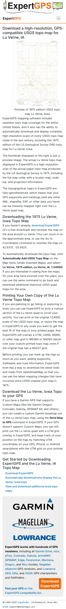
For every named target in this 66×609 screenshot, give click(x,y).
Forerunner (33, 560)
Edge (21, 560)
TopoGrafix (23, 602)
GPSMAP (10, 560)
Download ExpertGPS (19, 473)
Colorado (20, 555)
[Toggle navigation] (58, 18)
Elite (15, 573)
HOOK (29, 573)
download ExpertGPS (45, 225)
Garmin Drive (43, 551)
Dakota (31, 555)
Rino (25, 564)
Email (5, 606)
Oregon (10, 564)
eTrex (8, 555)
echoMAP (44, 555)
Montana (47, 560)
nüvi (56, 551)
